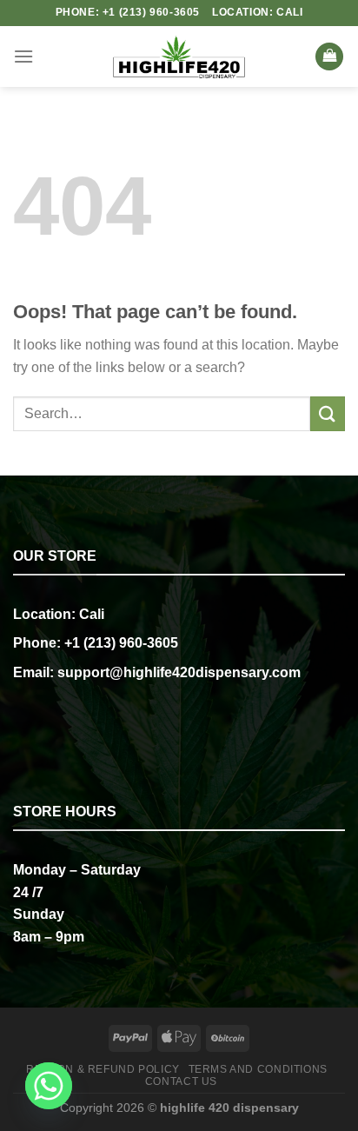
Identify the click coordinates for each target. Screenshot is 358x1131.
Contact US (181, 1081)
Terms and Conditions (258, 1069)
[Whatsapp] (48, 1085)
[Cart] (329, 57)
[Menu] (23, 56)
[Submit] (327, 413)
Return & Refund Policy (102, 1069)
